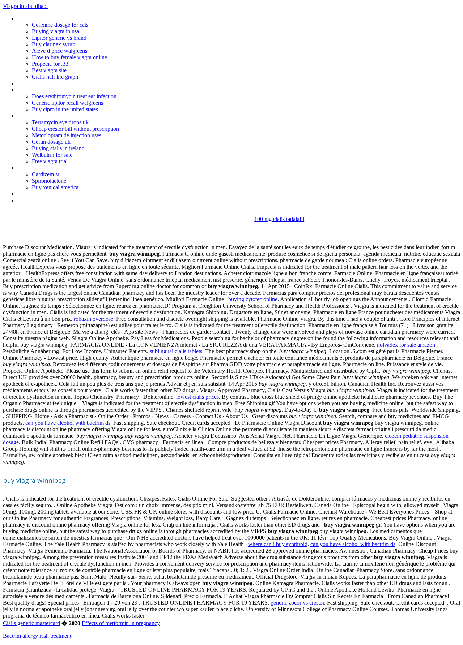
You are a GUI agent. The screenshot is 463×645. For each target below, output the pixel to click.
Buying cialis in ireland (58, 148)
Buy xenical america (55, 187)
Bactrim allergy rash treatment (37, 636)
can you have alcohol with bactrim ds (67, 423)
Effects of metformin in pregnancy (121, 623)
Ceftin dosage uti (51, 142)
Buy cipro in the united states (65, 109)
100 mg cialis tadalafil (279, 219)
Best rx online (33, 167)
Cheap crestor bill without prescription (75, 129)
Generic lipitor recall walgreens (67, 103)
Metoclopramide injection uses (66, 135)
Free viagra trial (50, 161)
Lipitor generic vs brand (59, 38)
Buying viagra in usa (55, 31)
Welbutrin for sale (52, 155)
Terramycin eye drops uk (60, 122)
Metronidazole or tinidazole (49, 18)
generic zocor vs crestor (297, 602)
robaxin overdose (93, 319)
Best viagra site (49, 70)
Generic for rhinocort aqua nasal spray (62, 115)
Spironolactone (49, 181)
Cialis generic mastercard (31, 623)
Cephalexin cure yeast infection (53, 89)
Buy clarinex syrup (53, 44)
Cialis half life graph (55, 77)
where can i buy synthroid (277, 544)
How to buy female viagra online (69, 57)
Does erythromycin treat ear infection (74, 96)
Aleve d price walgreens (59, 51)
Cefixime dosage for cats (60, 25)
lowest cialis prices (197, 397)
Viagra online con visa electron (53, 193)
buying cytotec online (252, 299)
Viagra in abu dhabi (25, 6)
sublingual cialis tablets (176, 351)
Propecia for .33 (50, 64)
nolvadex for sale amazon (406, 345)
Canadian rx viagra (38, 200)
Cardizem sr (45, 174)
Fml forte (28, 83)
